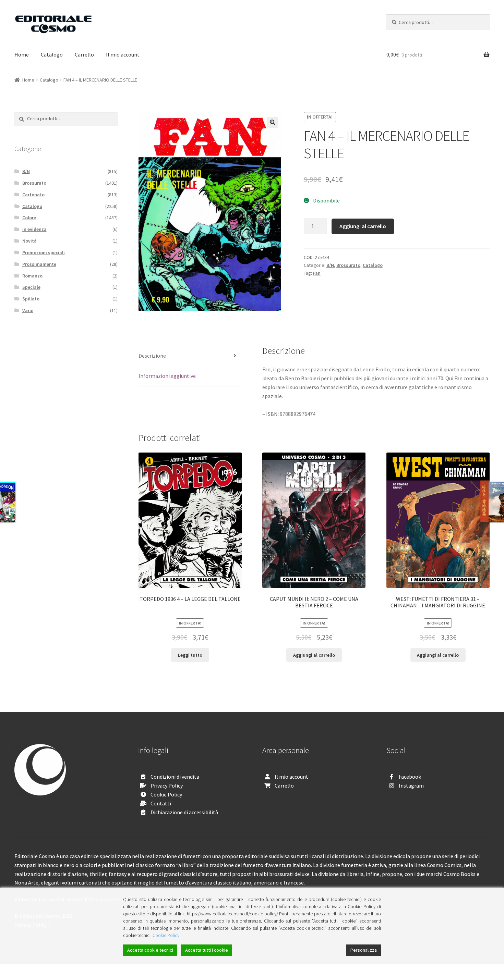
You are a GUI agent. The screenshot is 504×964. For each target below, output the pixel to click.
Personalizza (363, 950)
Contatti (161, 803)
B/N (330, 265)
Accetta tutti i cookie (206, 950)
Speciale (31, 287)
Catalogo (52, 54)
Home (21, 54)
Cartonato (33, 194)
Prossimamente (39, 264)
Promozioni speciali (43, 252)
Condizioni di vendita (175, 776)
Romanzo (32, 276)
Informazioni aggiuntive (167, 375)
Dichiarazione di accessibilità (184, 812)
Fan (317, 273)
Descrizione (152, 355)
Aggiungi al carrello (362, 226)
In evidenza (34, 229)
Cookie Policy (166, 794)
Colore (29, 217)
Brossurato (348, 265)
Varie (27, 310)
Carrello (84, 54)
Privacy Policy (167, 785)
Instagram (411, 785)
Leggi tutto (190, 655)
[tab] (190, 356)
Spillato (30, 299)
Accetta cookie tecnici (150, 950)
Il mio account (123, 54)
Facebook (410, 776)
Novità (29, 241)
